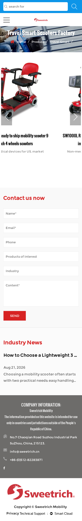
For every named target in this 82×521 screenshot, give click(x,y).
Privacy (12, 513)
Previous (6, 116)
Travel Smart (59, 42)
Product (37, 42)
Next (75, 116)
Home (21, 42)
